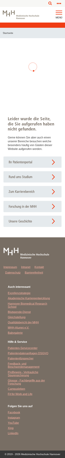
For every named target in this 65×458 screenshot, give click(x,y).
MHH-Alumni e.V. (18, 327)
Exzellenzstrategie (19, 293)
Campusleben (16, 388)
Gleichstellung (16, 317)
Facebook (14, 412)
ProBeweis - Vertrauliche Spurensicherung (23, 374)
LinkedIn (13, 433)
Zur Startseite (32, 94)
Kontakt (39, 267)
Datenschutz (13, 272)
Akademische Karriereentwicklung (29, 298)
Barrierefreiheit (34, 272)
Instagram (14, 417)
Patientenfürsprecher (20, 358)
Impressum (10, 267)
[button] (59, 13)
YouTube (13, 422)
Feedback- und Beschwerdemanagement (23, 365)
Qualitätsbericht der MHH (23, 322)
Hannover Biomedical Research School (27, 305)
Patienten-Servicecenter (22, 348)
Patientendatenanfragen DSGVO (28, 353)
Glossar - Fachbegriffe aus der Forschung (26, 382)
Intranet (25, 267)
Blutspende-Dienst (19, 312)
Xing (11, 428)
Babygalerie (15, 332)
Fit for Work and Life (20, 394)
